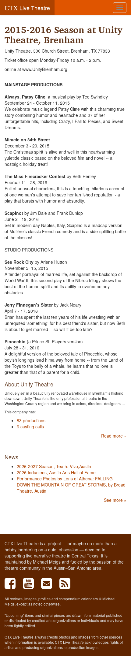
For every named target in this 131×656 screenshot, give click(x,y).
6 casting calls (30, 426)
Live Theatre (27, 8)
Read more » (113, 436)
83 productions (31, 420)
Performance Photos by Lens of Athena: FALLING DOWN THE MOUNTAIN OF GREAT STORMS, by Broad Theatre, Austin (71, 484)
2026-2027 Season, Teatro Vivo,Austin (54, 466)
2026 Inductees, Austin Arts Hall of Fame (56, 472)
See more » (115, 500)
